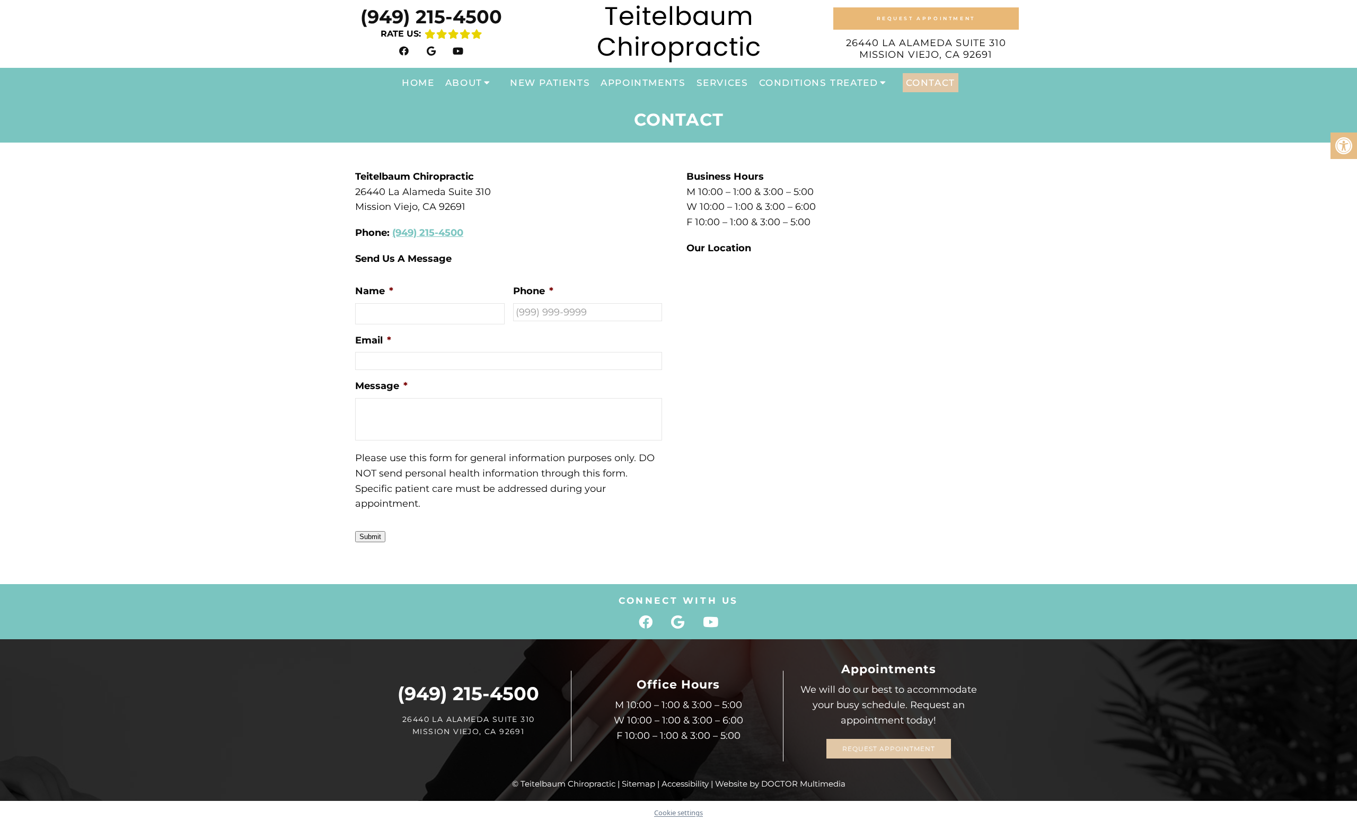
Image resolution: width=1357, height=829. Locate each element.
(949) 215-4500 (431, 16)
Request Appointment (926, 18)
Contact (930, 82)
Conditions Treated (818, 82)
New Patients (550, 82)
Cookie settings (678, 812)
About (463, 82)
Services (722, 82)
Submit (370, 537)
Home (418, 82)
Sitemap (638, 784)
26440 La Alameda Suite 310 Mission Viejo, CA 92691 (926, 48)
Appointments (643, 82)
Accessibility (685, 784)
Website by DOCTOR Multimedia (780, 784)
